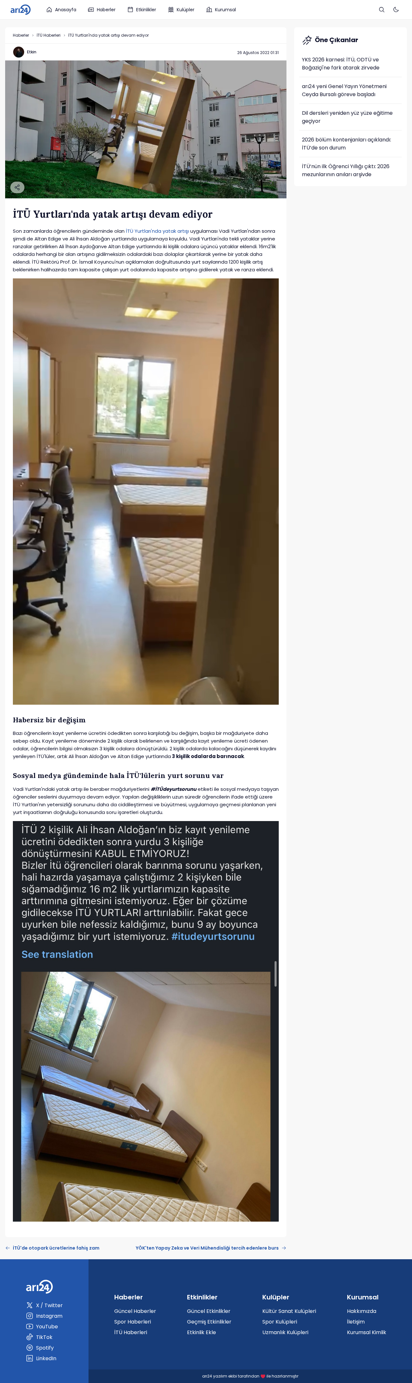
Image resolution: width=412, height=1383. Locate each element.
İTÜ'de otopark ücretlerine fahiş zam (56, 1248)
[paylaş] (17, 187)
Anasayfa (65, 9)
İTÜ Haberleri (49, 35)
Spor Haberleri (132, 1321)
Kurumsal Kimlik (366, 1332)
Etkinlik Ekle (201, 1332)
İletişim (356, 1321)
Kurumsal (225, 9)
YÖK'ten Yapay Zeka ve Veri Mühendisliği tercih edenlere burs (207, 1248)
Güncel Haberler (135, 1311)
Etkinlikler (146, 9)
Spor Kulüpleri (279, 1321)
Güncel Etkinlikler (208, 1311)
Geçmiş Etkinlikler (209, 1321)
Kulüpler (185, 9)
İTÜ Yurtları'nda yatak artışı (157, 231)
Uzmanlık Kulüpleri (285, 1332)
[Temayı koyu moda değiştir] (396, 9)
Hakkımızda (361, 1311)
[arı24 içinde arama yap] (382, 9)
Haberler (106, 9)
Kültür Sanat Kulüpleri (289, 1311)
